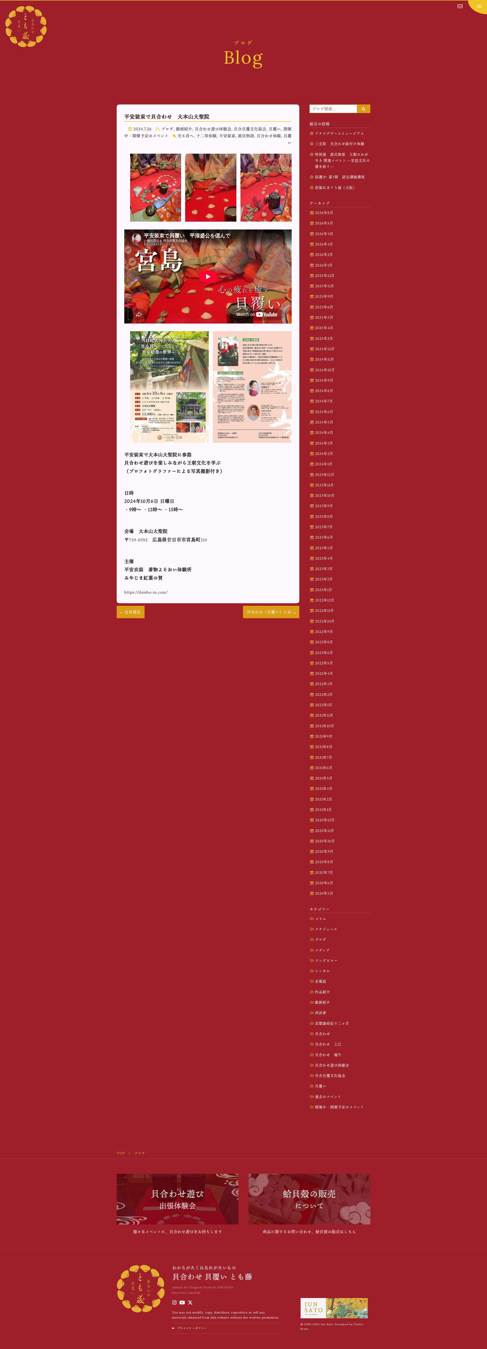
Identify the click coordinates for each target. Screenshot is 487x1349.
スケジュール (326, 929)
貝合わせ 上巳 (328, 1044)
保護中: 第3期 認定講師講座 (340, 177)
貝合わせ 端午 (328, 1054)
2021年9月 (324, 736)
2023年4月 (324, 558)
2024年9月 (324, 380)
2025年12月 (325, 275)
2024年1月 (324, 464)
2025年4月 (324, 327)
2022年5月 (324, 663)
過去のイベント (328, 1096)
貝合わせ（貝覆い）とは (269, 612)
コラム (320, 918)
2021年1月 (323, 809)
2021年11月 (324, 715)
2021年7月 (324, 757)
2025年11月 (324, 286)
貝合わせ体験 (269, 135)
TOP (121, 1153)
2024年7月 (324, 401)
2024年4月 (324, 432)
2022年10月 (325, 621)
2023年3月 (324, 568)
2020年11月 (324, 830)
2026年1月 (324, 265)
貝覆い (275, 129)
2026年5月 (324, 223)
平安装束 (227, 135)
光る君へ (186, 135)
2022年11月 (324, 610)
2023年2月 (324, 579)
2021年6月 (324, 767)
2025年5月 (324, 317)
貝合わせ (322, 1033)
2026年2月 (324, 254)
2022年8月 (324, 642)
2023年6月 (324, 537)
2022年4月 (324, 673)
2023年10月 (325, 495)
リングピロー (326, 960)
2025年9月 (324, 296)
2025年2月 (324, 338)
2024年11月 (324, 359)
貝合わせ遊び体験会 (213, 129)
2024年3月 (324, 443)
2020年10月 (325, 841)
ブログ (167, 129)
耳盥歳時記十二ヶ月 (332, 1023)
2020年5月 (324, 893)
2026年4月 (324, 233)
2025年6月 (324, 307)
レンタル (322, 970)
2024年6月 (324, 411)
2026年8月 (324, 212)
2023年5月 (324, 548)
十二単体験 (206, 135)
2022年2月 (324, 694)
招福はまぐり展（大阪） (336, 187)
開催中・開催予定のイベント (339, 1107)
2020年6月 (324, 882)
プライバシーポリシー (192, 1328)
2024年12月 (325, 348)
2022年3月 (324, 683)
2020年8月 (324, 861)
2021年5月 (324, 778)
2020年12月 (325, 820)
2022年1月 (324, 704)
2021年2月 (324, 799)
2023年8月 (324, 516)
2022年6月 (324, 652)
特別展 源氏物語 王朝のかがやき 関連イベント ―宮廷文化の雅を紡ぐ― (342, 160)
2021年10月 (324, 726)
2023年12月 (325, 474)
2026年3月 (324, 244)
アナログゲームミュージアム (339, 133)
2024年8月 (324, 390)
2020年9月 (324, 851)
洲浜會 (320, 1012)
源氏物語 (246, 135)
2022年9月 (324, 631)
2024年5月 (324, 422)
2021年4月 (324, 788)
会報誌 (320, 981)
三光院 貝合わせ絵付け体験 (339, 143)
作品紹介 (322, 992)
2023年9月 (324, 505)
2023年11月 (324, 485)
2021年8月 (324, 746)
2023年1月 (324, 589)
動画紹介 (184, 129)
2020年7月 (324, 872)
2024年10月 (325, 369)
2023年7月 (324, 526)
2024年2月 (324, 453)
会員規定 (133, 612)
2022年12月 (325, 600)
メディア (322, 950)
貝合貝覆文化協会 (250, 129)
